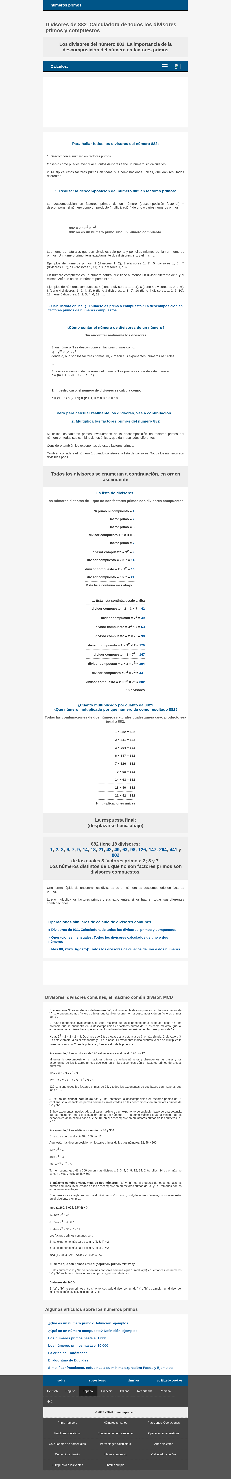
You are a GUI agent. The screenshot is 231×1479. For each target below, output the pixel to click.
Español (88, 1391)
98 (143, 636)
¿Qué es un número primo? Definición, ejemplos (88, 1323)
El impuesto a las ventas (67, 1465)
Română (165, 1391)
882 (142, 682)
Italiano (124, 1391)
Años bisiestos (163, 1443)
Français (106, 1391)
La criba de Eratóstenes (68, 1353)
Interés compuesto (115, 1454)
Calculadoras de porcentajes (67, 1443)
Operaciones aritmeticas (163, 1433)
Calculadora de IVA (163, 1454)
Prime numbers (67, 1422)
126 (142, 645)
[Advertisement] (115, 102)
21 (132, 577)
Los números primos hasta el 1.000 (77, 1338)
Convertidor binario (67, 1454)
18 (132, 569)
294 (142, 664)
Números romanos (115, 1422)
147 (142, 654)
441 (142, 673)
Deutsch (52, 1391)
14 (132, 560)
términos (134, 1380)
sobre (61, 1380)
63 (143, 627)
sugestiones (97, 1380)
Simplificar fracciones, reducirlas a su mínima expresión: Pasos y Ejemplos (110, 1368)
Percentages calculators (115, 1443)
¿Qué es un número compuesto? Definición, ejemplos (93, 1331)
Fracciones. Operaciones (164, 1422)
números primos (66, 5)
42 (143, 608)
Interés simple (115, 1465)
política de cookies (169, 1380)
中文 (50, 1401)
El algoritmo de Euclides (68, 1360)
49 (143, 618)
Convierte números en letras (115, 1433)
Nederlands (144, 1391)
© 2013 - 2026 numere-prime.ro (115, 1412)
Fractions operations (67, 1433)
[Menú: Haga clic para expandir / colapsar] (167, 66)
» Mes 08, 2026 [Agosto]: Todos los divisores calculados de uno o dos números (114, 949)
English (70, 1391)
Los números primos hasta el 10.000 (78, 1345)
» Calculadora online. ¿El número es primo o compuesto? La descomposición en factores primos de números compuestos (115, 308)
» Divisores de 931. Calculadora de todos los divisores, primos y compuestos (112, 930)
